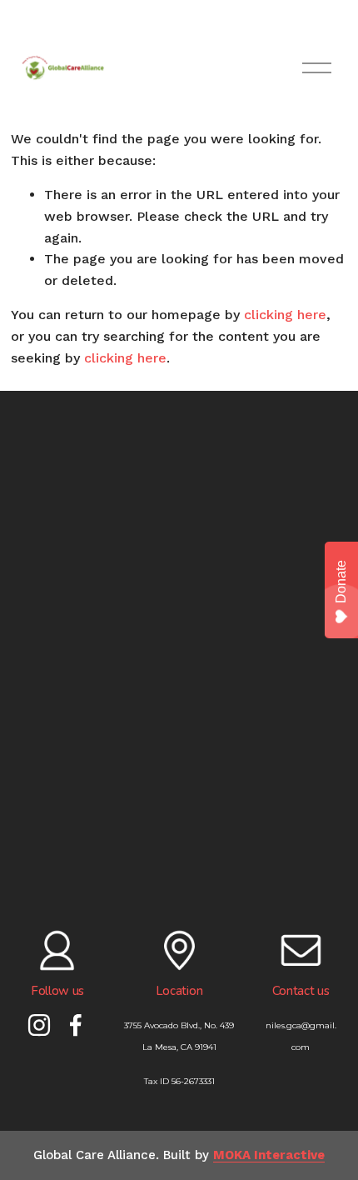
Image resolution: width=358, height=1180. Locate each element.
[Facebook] (75, 1025)
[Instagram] (39, 1025)
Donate (341, 581)
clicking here (285, 314)
